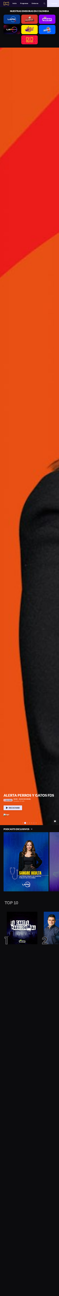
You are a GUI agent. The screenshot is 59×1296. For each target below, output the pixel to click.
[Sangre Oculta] (26, 861)
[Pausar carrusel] (55, 821)
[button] (3, 436)
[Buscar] (44, 3)
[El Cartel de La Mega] (21, 928)
